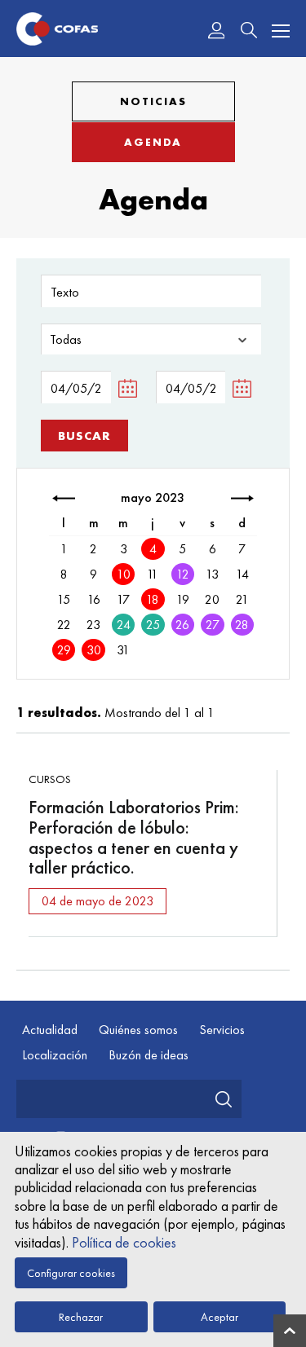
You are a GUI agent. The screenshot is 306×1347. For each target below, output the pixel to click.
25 (153, 624)
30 (93, 649)
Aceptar (219, 1317)
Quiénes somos (138, 1029)
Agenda (153, 142)
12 (182, 574)
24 (124, 624)
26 (182, 624)
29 (64, 649)
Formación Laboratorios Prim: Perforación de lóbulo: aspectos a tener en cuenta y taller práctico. (134, 837)
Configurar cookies (71, 1273)
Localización (54, 1054)
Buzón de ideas (148, 1054)
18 (152, 599)
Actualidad (50, 1029)
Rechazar (81, 1317)
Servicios (222, 1029)
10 (124, 574)
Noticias (153, 101)
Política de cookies (124, 1242)
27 (213, 624)
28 (242, 624)
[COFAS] (57, 29)
